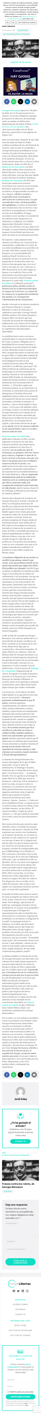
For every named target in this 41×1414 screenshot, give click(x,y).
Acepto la (21, 1392)
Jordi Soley (24, 30)
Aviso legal (20, 1325)
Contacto (20, 1314)
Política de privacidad (20, 1330)
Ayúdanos (20, 1309)
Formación (10, 34)
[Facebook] (14, 1291)
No (13, 22)
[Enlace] (20, 1284)
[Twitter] (18, 1291)
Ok (8, 22)
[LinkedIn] (23, 1291)
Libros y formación (22, 34)
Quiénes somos (20, 1304)
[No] (38, 13)
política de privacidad (24, 1392)
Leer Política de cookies (27, 22)
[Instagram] (27, 1291)
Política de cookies (20, 1335)
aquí (25, 1403)
